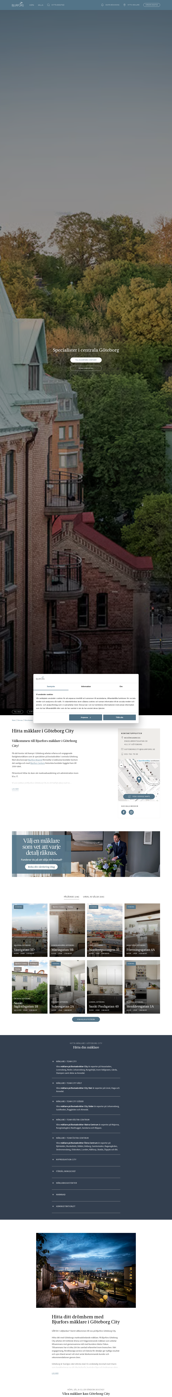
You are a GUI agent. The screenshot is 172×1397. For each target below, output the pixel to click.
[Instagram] (131, 812)
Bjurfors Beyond (35, 759)
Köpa (31, 5)
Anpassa (84, 717)
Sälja (40, 5)
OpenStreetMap (144, 760)
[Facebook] (123, 812)
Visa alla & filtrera (86, 1019)
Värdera (151, 5)
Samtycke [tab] (51, 686)
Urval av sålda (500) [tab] (93, 896)
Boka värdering (86, 368)
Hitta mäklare (133, 5)
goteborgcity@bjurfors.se (139, 749)
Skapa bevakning (112, 5)
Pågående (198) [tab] (71, 896)
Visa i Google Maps (136, 797)
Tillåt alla (119, 717)
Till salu (17, 712)
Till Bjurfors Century (86, 360)
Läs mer (15, 789)
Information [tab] (86, 686)
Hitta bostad (58, 5)
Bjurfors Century (37, 763)
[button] (139, 779)
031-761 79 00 (131, 754)
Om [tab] (121, 686)
